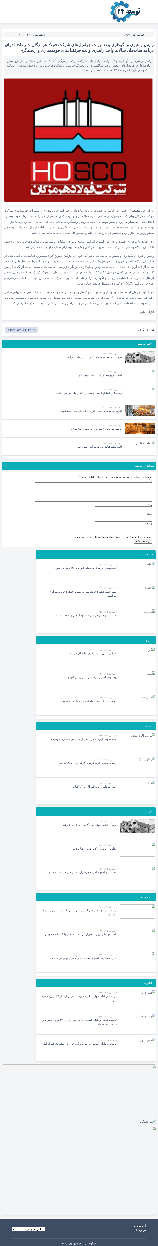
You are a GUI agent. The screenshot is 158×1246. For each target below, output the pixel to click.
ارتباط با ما (140, 1225)
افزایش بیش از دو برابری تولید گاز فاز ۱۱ (93, 653)
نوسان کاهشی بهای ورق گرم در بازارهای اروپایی (94, 357)
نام (150, 504)
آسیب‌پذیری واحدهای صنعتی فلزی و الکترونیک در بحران (85, 567)
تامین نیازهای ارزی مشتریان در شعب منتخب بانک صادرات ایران (81, 934)
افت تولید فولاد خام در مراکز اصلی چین (99, 446)
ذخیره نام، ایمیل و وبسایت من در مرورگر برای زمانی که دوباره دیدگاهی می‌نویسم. (113, 537)
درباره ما (141, 1230)
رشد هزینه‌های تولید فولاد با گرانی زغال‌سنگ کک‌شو (88, 763)
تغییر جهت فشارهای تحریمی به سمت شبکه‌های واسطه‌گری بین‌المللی (83, 593)
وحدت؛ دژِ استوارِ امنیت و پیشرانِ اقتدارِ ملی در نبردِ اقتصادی (87, 392)
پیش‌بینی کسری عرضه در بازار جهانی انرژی (92, 677)
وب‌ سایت (147, 523)
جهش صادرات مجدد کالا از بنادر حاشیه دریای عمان (88, 701)
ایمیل (148, 514)
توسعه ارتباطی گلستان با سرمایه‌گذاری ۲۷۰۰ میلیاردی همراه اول (80, 1043)
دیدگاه (148, 480)
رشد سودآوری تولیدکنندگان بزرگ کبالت (94, 786)
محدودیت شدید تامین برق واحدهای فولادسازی (96, 428)
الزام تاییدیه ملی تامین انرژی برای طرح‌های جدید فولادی (90, 410)
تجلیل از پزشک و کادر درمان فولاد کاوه (100, 375)
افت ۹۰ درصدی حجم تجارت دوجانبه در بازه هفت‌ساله (86, 615)
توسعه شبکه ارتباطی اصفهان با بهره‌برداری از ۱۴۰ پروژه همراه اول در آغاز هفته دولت (78, 1022)
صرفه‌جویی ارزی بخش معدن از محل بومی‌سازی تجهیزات (84, 739)
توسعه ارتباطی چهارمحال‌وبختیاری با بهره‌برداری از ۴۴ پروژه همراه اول (79, 998)
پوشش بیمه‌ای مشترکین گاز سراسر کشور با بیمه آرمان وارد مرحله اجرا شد (78, 912)
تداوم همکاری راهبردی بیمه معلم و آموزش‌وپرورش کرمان (84, 958)
